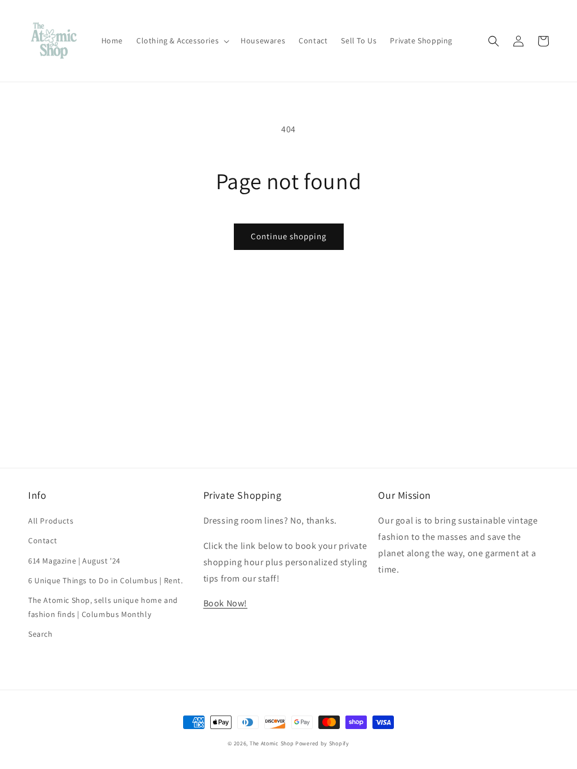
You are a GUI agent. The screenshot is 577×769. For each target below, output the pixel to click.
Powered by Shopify (322, 743)
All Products (50, 521)
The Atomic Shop (272, 743)
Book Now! (225, 603)
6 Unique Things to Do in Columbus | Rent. (105, 580)
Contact (42, 540)
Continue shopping (289, 236)
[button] (182, 40)
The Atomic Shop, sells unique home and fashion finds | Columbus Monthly (103, 607)
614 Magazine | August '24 (74, 561)
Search (40, 634)
